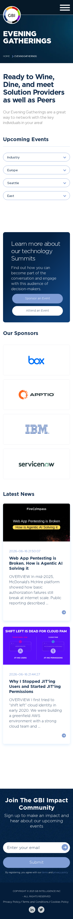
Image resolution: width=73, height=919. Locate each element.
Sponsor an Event (37, 298)
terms (45, 872)
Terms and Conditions (35, 902)
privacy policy (60, 872)
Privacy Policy (11, 902)
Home (6, 56)
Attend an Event (37, 310)
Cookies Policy (60, 902)
